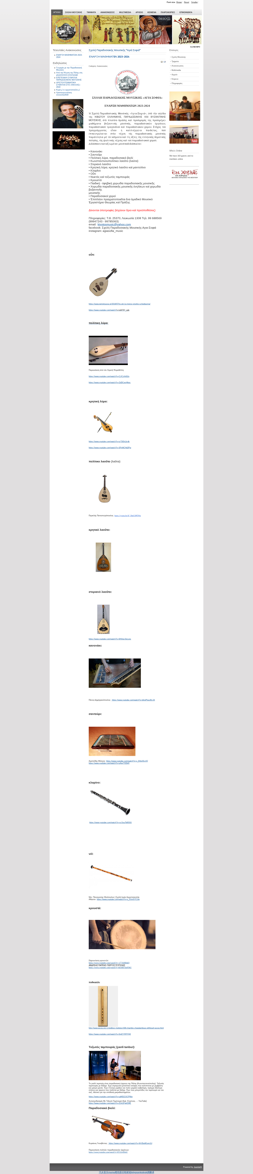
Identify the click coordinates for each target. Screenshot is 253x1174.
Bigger (179, 2)
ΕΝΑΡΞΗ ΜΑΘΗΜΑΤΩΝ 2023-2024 (69, 56)
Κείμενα (175, 79)
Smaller (194, 2)
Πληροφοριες (168, 12)
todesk (143, 1172)
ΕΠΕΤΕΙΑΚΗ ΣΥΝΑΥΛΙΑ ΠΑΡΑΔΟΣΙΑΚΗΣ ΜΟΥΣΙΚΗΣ (69, 79)
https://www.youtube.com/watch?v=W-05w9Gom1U (130, 1143)
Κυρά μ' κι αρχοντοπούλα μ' (68, 90)
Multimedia (125, 12)
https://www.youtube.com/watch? (103, 310)
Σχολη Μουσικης (73, 12)
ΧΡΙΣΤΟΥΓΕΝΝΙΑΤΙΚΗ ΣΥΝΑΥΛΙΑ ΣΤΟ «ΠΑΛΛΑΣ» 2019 (68, 85)
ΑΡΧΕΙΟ (139, 12)
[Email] (164, 62)
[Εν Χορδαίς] (185, 182)
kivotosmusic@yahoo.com (114, 224)
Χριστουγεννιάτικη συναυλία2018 (64, 93)
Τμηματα (91, 12)
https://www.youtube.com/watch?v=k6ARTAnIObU (110, 967)
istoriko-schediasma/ (141, 304)
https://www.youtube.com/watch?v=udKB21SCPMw (111, 1097)
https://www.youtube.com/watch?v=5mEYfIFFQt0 (110, 1034)
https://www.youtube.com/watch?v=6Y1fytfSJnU (108, 1152)
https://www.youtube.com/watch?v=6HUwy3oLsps (110, 639)
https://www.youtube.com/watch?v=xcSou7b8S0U (110, 822)
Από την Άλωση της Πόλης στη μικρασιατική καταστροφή (69, 74)
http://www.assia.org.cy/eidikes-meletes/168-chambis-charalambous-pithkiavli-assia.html (126, 1028)
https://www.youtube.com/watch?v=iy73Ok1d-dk (109, 441)
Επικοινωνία (186, 12)
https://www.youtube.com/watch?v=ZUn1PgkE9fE (110, 1103)
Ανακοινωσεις (107, 12)
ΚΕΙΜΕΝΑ (151, 12)
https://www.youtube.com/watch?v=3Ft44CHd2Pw (110, 448)
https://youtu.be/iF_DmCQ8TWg (127, 515)
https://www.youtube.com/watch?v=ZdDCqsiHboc (110, 382)
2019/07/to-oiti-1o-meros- (122, 304)
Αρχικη (56, 12)
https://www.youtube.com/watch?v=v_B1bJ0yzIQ (127, 761)
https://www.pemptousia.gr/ (100, 304)
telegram (135, 1172)
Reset (186, 2)
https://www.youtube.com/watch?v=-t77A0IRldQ (109, 963)
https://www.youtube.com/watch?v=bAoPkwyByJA (133, 700)
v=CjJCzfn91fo (123, 376)
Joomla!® (198, 1167)
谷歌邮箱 (126, 1172)
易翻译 (150, 1172)
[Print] (161, 62)
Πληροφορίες (177, 83)
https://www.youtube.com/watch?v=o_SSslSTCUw (118, 899)
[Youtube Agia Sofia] (184, 143)
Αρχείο (174, 74)
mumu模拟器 (115, 1172)
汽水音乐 (103, 1172)
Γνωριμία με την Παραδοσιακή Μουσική (69, 69)
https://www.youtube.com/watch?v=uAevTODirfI (109, 763)
